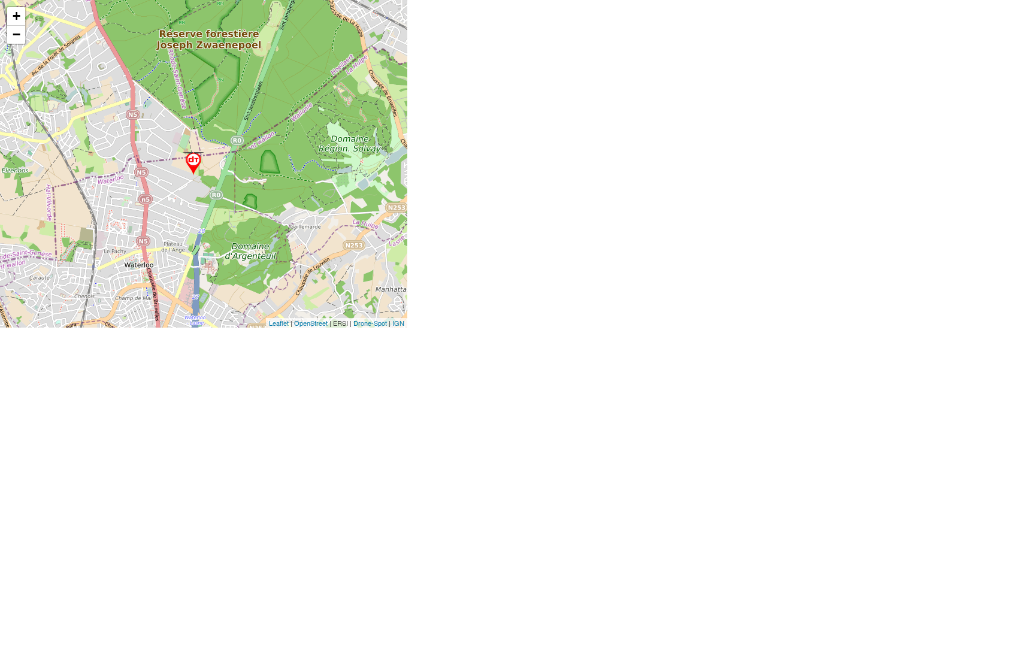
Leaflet (279, 323)
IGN (398, 323)
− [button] (16, 34)
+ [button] (16, 15)
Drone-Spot (370, 323)
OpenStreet (311, 323)
